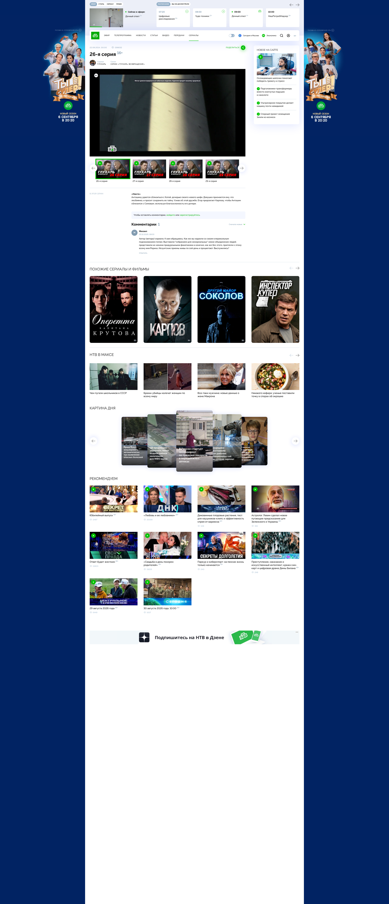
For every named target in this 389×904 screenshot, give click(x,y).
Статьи (154, 35)
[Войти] (288, 35)
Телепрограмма (122, 35)
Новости (141, 35)
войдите (170, 215)
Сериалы (194, 35)
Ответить (143, 253)
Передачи (179, 35)
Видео (165, 35)
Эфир (107, 35)
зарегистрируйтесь (190, 215)
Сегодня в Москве (251, 35)
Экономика (271, 35)
